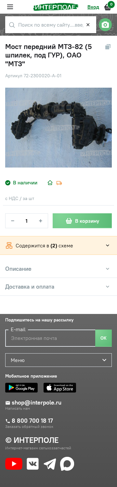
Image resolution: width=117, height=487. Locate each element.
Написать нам (17, 408)
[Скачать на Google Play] (23, 388)
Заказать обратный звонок (29, 426)
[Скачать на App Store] (61, 388)
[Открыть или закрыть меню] (10, 7)
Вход (93, 7)
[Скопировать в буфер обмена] (108, 47)
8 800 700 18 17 (32, 420)
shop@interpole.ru (36, 402)
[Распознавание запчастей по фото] (105, 24)
